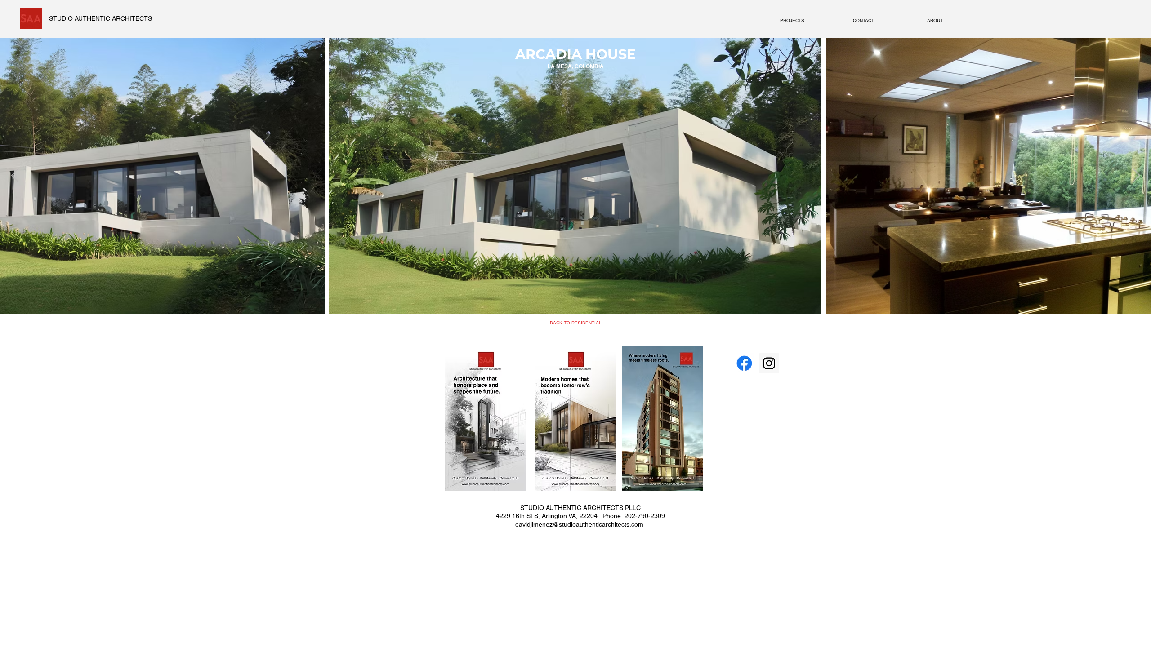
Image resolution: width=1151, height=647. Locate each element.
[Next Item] (1136, 176)
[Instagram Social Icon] (769, 363)
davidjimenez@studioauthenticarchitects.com (579, 524)
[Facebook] (744, 363)
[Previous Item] (14, 176)
